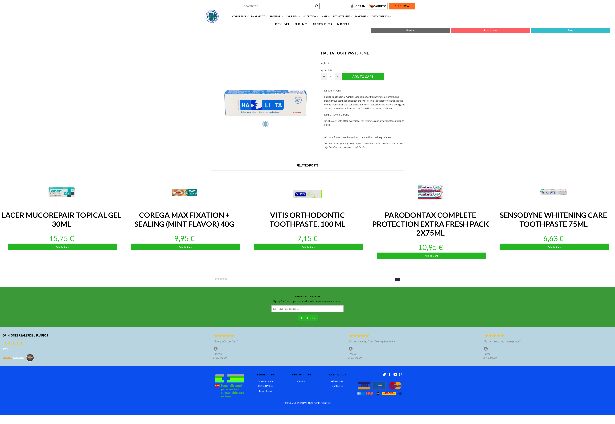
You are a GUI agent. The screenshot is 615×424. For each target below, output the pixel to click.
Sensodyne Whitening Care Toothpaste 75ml (553, 192)
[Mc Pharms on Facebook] (389, 375)
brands (410, 30)
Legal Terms (265, 391)
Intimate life (341, 16)
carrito (379, 6)
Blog (570, 30)
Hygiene (275, 16)
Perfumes (301, 24)
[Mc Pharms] (212, 16)
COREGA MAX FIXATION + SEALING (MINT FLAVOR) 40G (184, 192)
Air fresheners (322, 24)
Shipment (301, 380)
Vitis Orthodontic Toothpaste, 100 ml (307, 192)
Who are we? (337, 380)
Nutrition (309, 16)
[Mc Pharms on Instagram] (400, 375)
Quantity (326, 70)
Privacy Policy (265, 380)
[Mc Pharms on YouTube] (395, 375)
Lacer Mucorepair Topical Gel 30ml (61, 192)
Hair (324, 16)
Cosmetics (239, 16)
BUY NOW (402, 6)
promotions (490, 30)
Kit (277, 24)
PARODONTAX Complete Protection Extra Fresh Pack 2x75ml (430, 192)
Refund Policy (265, 385)
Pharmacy (258, 16)
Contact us (337, 385)
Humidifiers (341, 24)
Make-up (360, 16)
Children (292, 16)
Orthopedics (380, 16)
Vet (286, 24)
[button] (397, 279)
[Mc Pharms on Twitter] (384, 375)
